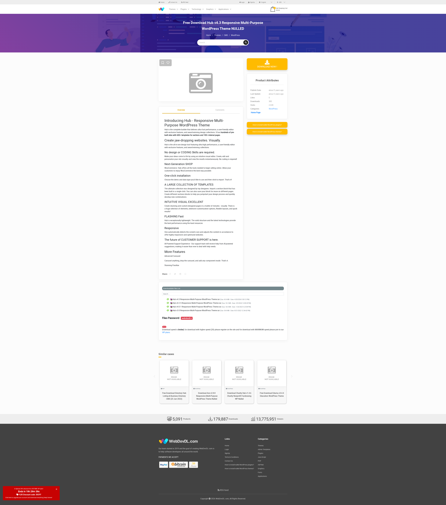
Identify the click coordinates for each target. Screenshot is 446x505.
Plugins (183, 9)
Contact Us (173, 2)
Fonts (260, 472)
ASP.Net (261, 465)
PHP (163, 388)
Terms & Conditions (232, 457)
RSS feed (185, 2)
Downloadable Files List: (171, 288)
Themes (172, 9)
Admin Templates (264, 449)
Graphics (209, 9)
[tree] (223, 304)
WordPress (235, 35)
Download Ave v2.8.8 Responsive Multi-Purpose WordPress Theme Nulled (206, 396)
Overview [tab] (181, 110)
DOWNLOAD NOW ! (267, 66)
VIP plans (166, 332)
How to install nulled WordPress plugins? (267, 125)
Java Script (262, 457)
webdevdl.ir (187, 318)
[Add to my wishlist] (162, 63)
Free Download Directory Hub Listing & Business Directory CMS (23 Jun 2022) (174, 396)
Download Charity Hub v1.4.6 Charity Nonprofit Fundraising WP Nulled (239, 396)
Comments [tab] (219, 110)
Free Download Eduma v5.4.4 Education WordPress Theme (272, 394)
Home (162, 2)
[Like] (168, 63)
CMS (226, 35)
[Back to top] (440, 499)
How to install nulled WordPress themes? (267, 132)
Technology (196, 9)
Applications (223, 9)
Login (243, 2)
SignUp (252, 2)
